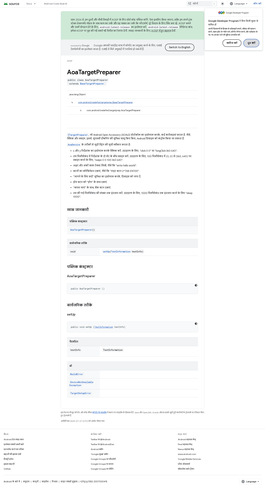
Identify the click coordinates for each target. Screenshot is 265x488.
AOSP (69, 61)
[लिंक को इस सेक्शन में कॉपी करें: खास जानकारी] (92, 210)
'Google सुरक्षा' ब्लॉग (99, 454)
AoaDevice (74, 144)
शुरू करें (251, 43)
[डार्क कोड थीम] (196, 285)
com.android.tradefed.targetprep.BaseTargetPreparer (105, 102)
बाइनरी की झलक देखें (12, 454)
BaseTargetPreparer (92, 83)
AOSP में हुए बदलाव (161, 30)
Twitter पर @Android (100, 439)
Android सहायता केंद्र (187, 439)
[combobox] (202, 3)
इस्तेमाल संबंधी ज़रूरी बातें (14, 444)
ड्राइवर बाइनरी (9, 464)
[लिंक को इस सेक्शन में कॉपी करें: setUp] (78, 315)
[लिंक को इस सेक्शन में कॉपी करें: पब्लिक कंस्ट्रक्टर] (96, 267)
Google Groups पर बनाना (102, 464)
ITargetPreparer (78, 134)
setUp (106, 251)
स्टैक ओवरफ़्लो (184, 464)
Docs (29, 3)
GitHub (7, 468)
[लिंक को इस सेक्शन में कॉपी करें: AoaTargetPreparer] (98, 276)
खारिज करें (232, 43)
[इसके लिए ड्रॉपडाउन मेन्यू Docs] (36, 3)
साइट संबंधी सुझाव (69, 481)
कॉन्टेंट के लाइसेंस (99, 412)
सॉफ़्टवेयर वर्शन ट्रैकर (186, 468)
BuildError (76, 374)
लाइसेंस (45, 481)
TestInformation (121, 251)
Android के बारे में (12, 481)
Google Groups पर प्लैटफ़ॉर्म (103, 459)
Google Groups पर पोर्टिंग (102, 468)
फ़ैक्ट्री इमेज (8, 459)
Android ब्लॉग (97, 449)
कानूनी (35, 481)
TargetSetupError (80, 393)
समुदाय (26, 481)
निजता (55, 481)
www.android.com (187, 454)
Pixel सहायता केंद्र (185, 444)
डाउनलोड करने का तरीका (14, 449)
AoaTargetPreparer (81, 229)
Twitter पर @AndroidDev (102, 444)
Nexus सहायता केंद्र (186, 449)
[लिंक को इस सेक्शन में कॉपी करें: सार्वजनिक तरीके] (95, 305)
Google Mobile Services (189, 459)
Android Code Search (55, 3)
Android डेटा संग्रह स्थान (14, 439)
